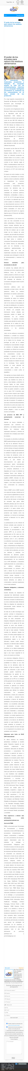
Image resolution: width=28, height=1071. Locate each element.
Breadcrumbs (20, 15)
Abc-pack (7, 968)
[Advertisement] (14, 42)
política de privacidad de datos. (14, 1025)
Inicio (6, 15)
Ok (16, 1063)
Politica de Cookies (22, 1063)
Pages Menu (9, 2)
